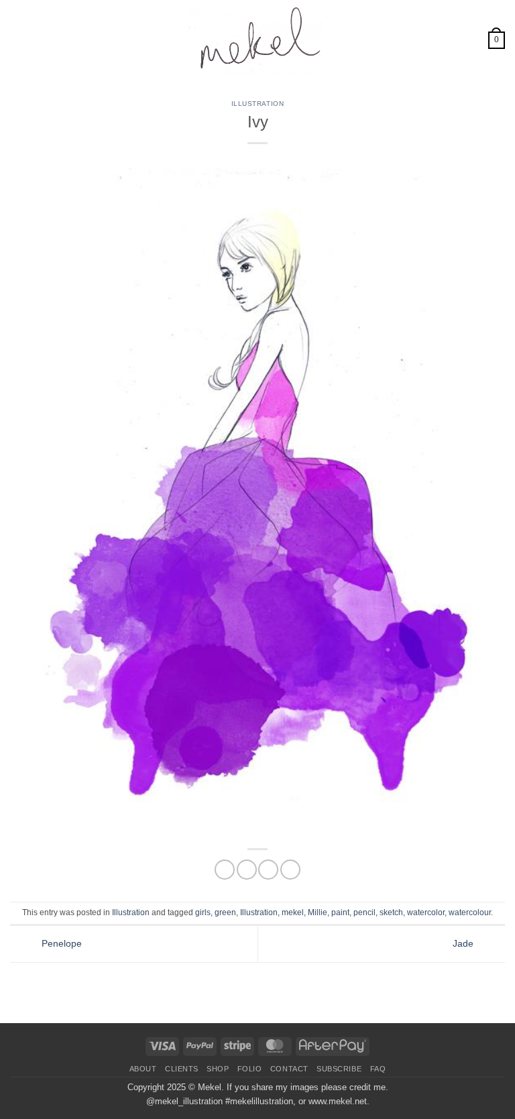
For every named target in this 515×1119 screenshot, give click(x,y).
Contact (289, 1069)
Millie (317, 912)
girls (203, 912)
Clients (181, 1069)
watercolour (470, 912)
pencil (364, 912)
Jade (464, 943)
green (225, 912)
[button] (17, 40)
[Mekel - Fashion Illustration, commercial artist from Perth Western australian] (257, 40)
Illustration (257, 103)
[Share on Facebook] (225, 870)
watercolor (426, 912)
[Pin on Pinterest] (290, 870)
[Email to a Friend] (268, 870)
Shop (218, 1069)
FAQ (378, 1069)
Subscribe (339, 1069)
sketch (391, 912)
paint (340, 912)
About (143, 1069)
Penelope (60, 943)
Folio (249, 1069)
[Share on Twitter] (247, 870)
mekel (293, 912)
